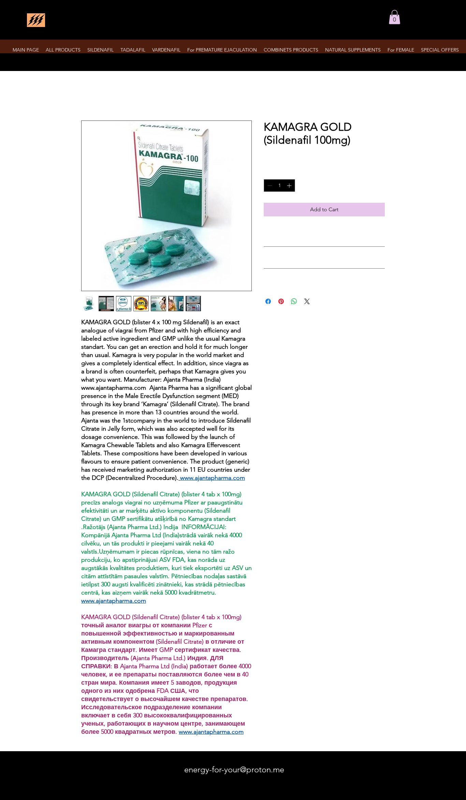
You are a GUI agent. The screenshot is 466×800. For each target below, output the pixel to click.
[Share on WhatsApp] (294, 301)
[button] (395, 17)
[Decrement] (269, 185)
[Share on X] (307, 301)
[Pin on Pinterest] (281, 301)
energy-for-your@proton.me (234, 769)
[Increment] (290, 185)
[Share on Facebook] (268, 301)
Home (89, 95)
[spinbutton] (279, 185)
